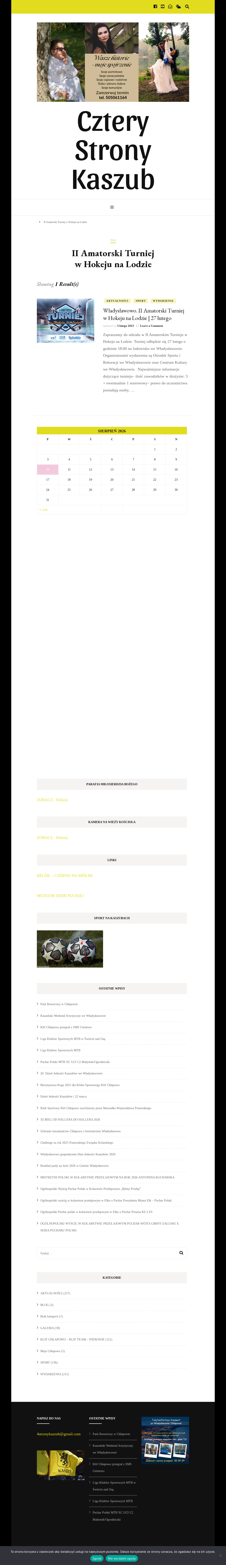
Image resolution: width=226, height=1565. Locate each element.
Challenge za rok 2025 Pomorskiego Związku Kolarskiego (76, 1142)
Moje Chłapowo (50, 1351)
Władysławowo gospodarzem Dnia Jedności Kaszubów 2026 (77, 1154)
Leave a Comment (151, 325)
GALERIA (47, 1328)
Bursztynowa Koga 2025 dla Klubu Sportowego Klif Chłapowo (80, 1085)
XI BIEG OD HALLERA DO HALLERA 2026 (70, 1119)
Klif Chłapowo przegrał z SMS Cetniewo (66, 1027)
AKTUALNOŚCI (117, 300)
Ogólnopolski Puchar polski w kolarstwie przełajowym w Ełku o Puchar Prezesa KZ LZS (96, 1212)
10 (47, 469)
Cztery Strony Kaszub (113, 147)
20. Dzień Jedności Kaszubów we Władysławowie (71, 1073)
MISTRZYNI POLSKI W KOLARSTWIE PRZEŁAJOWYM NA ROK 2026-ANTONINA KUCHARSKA (107, 1177)
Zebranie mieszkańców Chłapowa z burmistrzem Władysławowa (80, 1131)
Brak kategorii (49, 1316)
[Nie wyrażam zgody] (220, 1555)
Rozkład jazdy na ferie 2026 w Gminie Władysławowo (74, 1165)
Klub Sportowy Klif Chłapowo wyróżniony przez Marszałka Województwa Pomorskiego (95, 1108)
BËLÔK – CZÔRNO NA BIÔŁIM (64, 875)
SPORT (141, 300)
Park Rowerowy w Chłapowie (59, 1004)
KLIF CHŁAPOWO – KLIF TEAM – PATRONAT (72, 1339)
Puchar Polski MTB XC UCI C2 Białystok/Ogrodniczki (75, 1062)
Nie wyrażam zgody (122, 1558)
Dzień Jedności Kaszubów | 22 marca (63, 1096)
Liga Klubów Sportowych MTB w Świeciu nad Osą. (73, 1039)
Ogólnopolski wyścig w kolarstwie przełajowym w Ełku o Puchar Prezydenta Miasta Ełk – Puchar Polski (106, 1200)
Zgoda (96, 1558)
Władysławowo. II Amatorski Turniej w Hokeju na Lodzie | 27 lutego (143, 314)
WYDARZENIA (163, 300)
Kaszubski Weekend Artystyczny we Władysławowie (73, 1015)
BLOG (44, 1305)
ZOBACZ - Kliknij (52, 800)
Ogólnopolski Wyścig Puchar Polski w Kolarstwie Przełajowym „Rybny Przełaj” (90, 1189)
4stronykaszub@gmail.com (59, 1434)
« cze (43, 509)
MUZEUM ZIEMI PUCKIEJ (60, 895)
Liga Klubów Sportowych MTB (60, 1050)
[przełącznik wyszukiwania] (187, 7)
